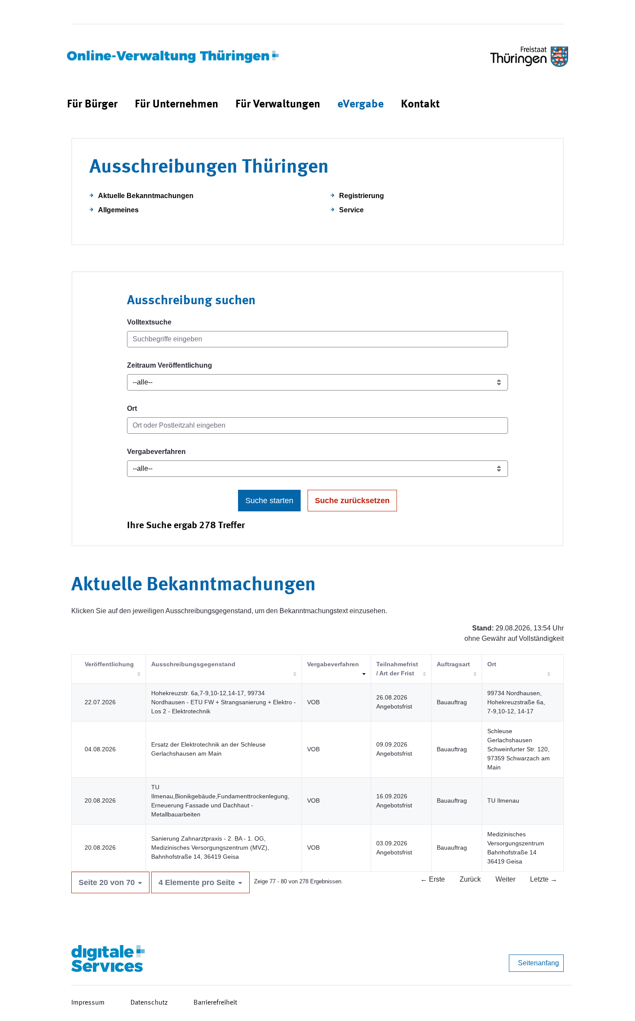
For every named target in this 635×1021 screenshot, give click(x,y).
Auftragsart (453, 664)
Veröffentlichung (109, 664)
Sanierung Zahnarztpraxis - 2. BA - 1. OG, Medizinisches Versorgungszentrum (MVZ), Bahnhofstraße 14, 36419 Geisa (210, 847)
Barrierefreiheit (215, 1002)
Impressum (88, 1002)
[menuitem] (92, 104)
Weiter (505, 879)
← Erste (432, 879)
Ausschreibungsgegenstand (193, 664)
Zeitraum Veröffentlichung (169, 365)
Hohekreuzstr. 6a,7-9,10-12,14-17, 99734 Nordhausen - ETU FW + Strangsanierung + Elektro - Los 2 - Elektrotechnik (223, 702)
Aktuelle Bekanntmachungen (146, 195)
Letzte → (543, 879)
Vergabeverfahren (156, 451)
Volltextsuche (149, 322)
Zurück (470, 879)
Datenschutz (149, 1002)
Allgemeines (118, 210)
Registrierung (361, 195)
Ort (132, 408)
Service (351, 210)
